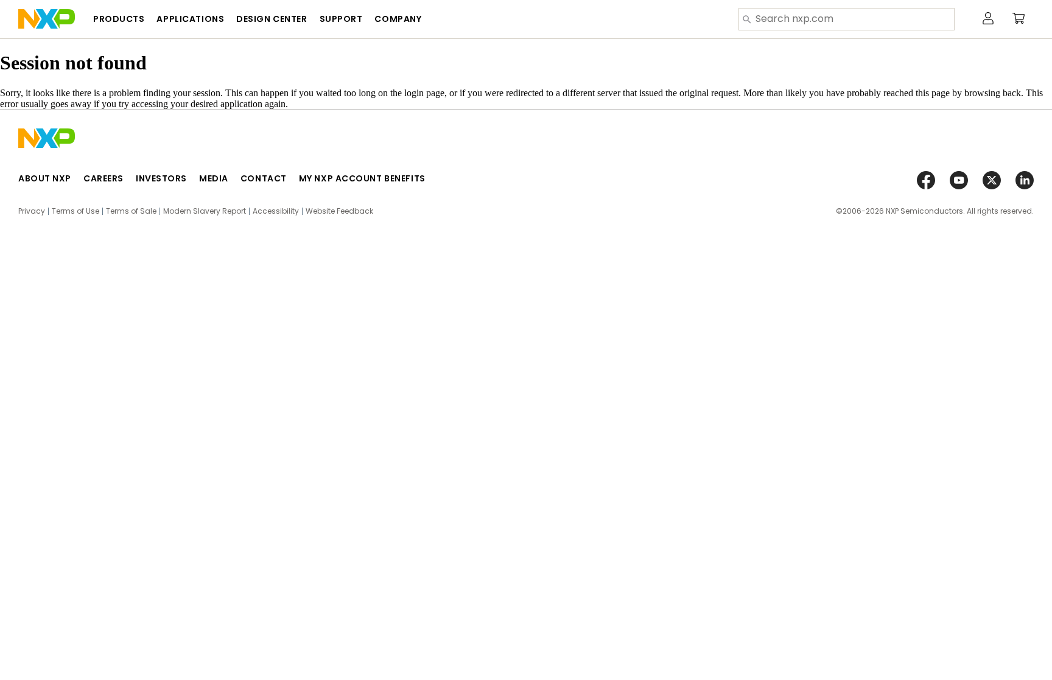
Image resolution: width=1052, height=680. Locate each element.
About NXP (44, 178)
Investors (161, 178)
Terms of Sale (131, 211)
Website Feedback (339, 211)
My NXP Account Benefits (362, 178)
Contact (263, 178)
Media (213, 178)
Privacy (31, 211)
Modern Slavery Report (204, 211)
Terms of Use (75, 211)
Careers (103, 178)
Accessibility (276, 211)
